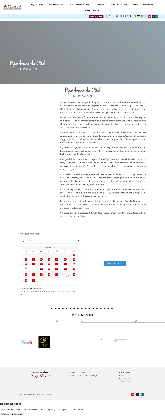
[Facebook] (156, 16)
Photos (135, 4)
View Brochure (96, 16)
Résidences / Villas (57, 4)
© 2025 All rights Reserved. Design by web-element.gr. (36, 394)
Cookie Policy (126, 381)
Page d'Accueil (37, 4)
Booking (124, 376)
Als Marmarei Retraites (80, 4)
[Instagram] (153, 16)
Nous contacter (92, 10)
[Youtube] (149, 16)
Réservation (147, 4)
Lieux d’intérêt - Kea (118, 4)
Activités (100, 4)
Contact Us (125, 378)
